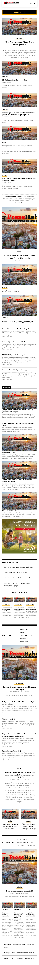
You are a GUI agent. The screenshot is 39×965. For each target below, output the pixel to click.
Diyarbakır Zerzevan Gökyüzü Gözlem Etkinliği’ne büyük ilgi (29, 826)
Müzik (19, 887)
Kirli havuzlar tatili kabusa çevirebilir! (15, 572)
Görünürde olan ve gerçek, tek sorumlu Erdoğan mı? (19, 609)
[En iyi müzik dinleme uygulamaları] (7, 905)
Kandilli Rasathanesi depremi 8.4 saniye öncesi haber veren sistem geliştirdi (20, 774)
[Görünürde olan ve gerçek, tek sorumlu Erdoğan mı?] (19, 599)
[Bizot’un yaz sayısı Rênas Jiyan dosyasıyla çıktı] (19, 26)
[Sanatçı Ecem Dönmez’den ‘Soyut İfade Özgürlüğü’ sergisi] (19, 228)
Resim (19, 252)
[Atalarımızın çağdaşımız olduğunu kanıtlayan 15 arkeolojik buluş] (10, 814)
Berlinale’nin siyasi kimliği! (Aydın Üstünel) (7, 609)
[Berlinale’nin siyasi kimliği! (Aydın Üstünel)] (7, 599)
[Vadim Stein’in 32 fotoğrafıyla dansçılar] (19, 305)
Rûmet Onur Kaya (8, 761)
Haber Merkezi (6, 148)
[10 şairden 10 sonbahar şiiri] (19, 501)
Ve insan (4, 287)
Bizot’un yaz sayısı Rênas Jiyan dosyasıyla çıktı (18, 567)
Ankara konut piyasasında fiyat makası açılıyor (18, 578)
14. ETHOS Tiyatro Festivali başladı (13, 355)
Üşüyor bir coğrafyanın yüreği (11, 751)
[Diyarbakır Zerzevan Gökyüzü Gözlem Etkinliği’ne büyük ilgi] (29, 814)
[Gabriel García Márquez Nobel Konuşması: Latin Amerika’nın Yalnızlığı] (19, 470)
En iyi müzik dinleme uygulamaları (5, 914)
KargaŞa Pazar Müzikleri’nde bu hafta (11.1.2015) (30, 914)
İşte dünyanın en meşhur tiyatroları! (31, 608)
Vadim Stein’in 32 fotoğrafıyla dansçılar (17, 321)
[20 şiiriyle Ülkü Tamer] (19, 443)
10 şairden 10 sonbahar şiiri (10, 510)
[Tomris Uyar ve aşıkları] (19, 274)
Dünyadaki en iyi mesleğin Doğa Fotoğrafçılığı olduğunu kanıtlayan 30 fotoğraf (18, 916)
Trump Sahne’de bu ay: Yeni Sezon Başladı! (15, 329)
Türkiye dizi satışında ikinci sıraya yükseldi (17, 146)
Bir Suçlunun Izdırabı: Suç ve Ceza (14, 80)
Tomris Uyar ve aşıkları (11, 291)
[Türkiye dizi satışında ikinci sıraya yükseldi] (19, 133)
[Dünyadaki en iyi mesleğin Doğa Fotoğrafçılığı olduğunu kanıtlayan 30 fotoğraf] (19, 905)
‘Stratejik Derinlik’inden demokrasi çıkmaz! (19, 953)
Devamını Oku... (19, 203)
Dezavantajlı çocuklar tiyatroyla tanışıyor (15, 370)
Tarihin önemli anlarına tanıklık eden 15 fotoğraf (19, 688)
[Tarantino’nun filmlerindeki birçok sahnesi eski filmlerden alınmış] (19, 166)
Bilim (19, 768)
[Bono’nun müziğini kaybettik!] (19, 866)
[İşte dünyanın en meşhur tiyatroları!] (31, 599)
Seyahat (28, 821)
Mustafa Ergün (7, 182)
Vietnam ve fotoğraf (8, 719)
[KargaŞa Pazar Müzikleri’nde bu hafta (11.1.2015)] (31, 905)
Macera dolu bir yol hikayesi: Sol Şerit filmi (19, 958)
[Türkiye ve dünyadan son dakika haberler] (11, 3)
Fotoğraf (19, 683)
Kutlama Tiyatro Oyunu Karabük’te (13, 342)
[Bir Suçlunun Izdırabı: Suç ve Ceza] (19, 68)
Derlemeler (6, 604)
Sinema (4, 142)
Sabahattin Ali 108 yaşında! (13, 196)
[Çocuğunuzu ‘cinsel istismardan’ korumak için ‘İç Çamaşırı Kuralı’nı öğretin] (19, 400)
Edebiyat (19, 38)
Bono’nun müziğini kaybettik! (19, 891)
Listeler (5, 909)
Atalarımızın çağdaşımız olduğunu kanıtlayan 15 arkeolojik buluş (10, 826)
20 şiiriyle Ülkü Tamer (9, 452)
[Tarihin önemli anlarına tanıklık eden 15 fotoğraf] (19, 662)
